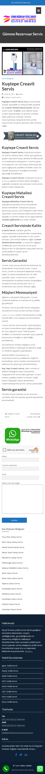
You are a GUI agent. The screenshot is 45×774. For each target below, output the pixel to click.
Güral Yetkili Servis (10, 686)
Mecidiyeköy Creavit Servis (33, 415)
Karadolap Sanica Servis (12, 588)
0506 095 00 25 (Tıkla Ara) (13, 725)
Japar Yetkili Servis (10, 665)
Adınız (4, 456)
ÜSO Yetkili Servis (9, 691)
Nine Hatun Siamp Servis (12, 542)
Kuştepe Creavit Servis (18, 86)
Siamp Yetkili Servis (10, 671)
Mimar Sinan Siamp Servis (13, 552)
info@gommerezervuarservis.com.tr (17, 732)
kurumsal (6, 181)
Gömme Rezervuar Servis (23, 770)
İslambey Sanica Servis (11, 594)
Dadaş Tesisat (8, 315)
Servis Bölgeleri (8, 78)
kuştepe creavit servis (12, 97)
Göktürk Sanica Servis (11, 604)
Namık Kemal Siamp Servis (13, 547)
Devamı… (29, 651)
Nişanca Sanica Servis (11, 583)
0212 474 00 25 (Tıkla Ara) (20, 3)
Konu (4, 474)
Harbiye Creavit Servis (12, 415)
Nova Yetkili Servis (10, 702)
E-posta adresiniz (9, 465)
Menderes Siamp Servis (12, 557)
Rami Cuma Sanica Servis (12, 578)
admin (20, 94)
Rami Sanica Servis (10, 573)
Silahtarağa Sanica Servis (12, 562)
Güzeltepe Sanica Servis (12, 599)
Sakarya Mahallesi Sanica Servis (15, 568)
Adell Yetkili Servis (9, 676)
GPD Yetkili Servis (9, 681)
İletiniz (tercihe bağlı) (11, 483)
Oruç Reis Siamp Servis (12, 537)
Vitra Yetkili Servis (9, 696)
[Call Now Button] (5, 768)
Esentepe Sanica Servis (12, 609)
